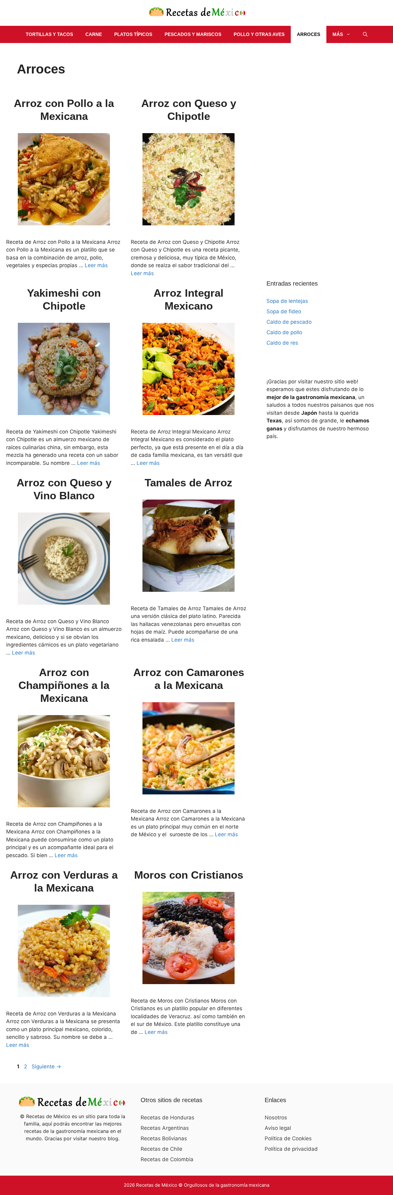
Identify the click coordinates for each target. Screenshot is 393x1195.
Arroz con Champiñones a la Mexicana (63, 685)
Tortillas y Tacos (49, 34)
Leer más (96, 265)
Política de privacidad (291, 1149)
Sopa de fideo (284, 311)
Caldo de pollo (284, 332)
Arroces (308, 34)
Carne (93, 34)
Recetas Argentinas (165, 1128)
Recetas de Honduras (167, 1117)
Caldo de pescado (289, 322)
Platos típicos (133, 34)
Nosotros (276, 1117)
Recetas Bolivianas (164, 1138)
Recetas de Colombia (167, 1159)
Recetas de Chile (161, 1149)
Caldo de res (282, 343)
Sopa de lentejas (287, 301)
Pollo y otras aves (259, 34)
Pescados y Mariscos (193, 34)
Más (338, 34)
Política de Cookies (288, 1138)
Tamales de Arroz (188, 483)
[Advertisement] (313, 153)
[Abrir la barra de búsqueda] (365, 34)
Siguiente (46, 1066)
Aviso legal (278, 1128)
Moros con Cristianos (188, 875)
